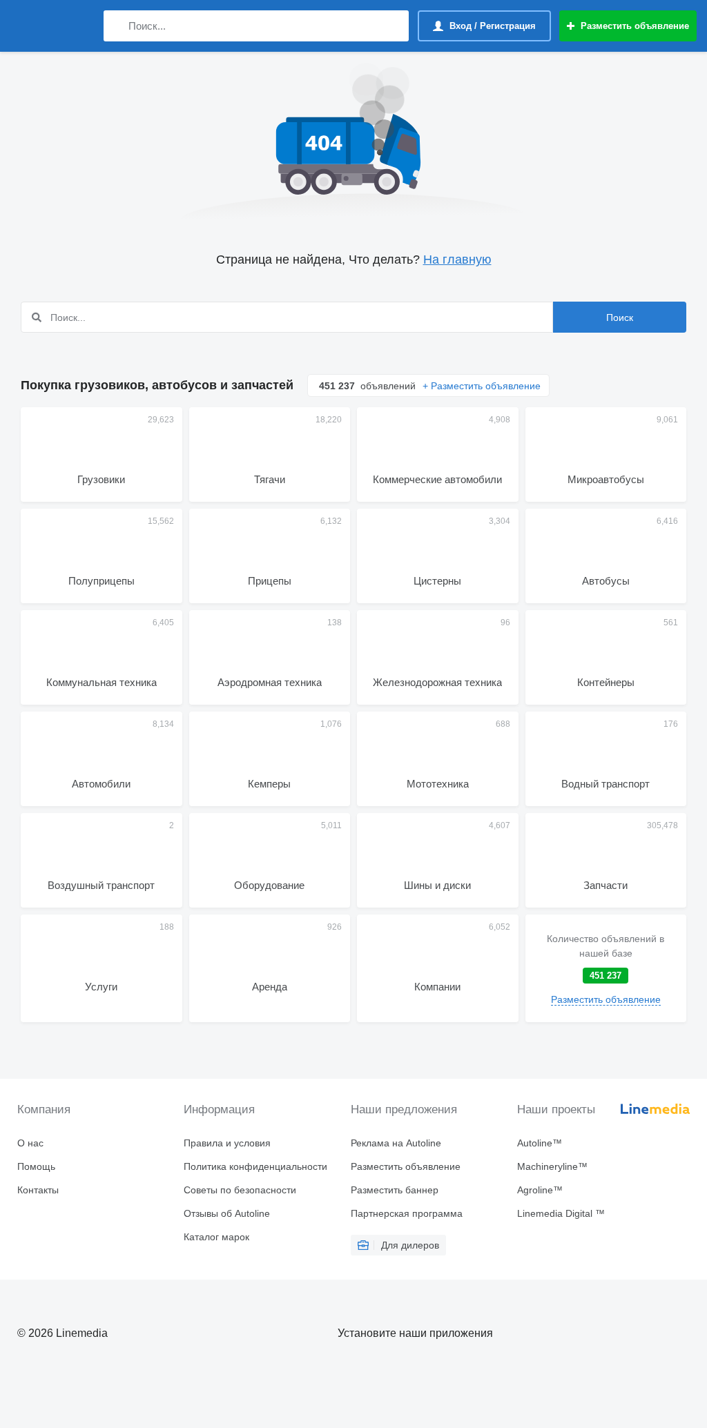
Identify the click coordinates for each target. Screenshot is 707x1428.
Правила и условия (227, 1142)
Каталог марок (216, 1236)
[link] (606, 968)
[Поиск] (117, 26)
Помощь (36, 1166)
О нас (30, 1142)
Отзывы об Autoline (227, 1213)
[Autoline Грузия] (51, 25)
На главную (457, 259)
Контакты (38, 1189)
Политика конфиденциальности (255, 1166)
